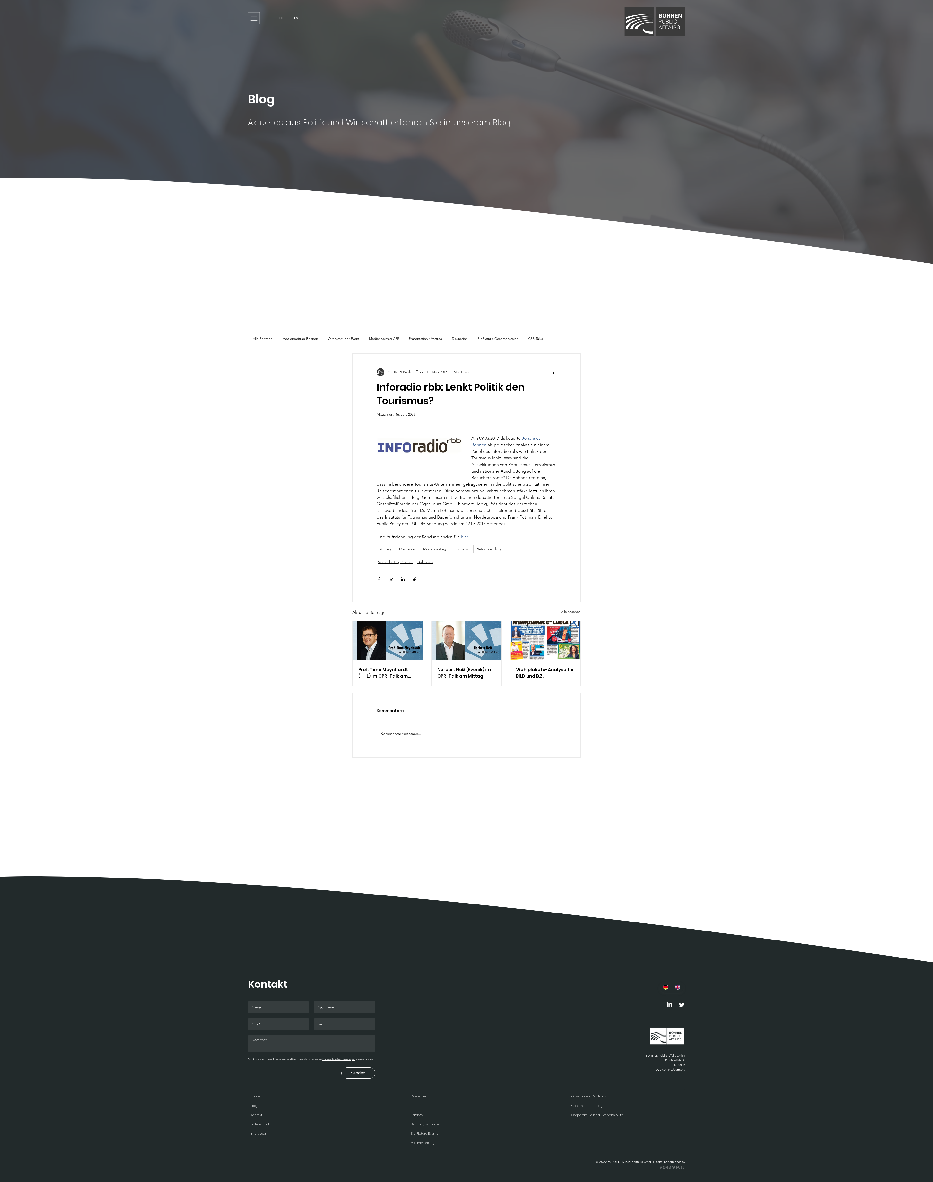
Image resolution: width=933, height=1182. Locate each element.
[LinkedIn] (669, 1004)
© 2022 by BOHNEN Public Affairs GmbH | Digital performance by (640, 1162)
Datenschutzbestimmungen (338, 1059)
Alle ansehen (571, 611)
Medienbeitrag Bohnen (300, 338)
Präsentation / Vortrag (425, 338)
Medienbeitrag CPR (384, 338)
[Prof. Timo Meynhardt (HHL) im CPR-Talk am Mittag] (388, 640)
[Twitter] (682, 1004)
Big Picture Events (424, 1133)
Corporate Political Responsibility (597, 1115)
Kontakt (256, 1115)
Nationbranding (488, 549)
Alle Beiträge (263, 338)
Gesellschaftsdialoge (587, 1105)
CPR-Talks (535, 338)
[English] (678, 987)
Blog (254, 1105)
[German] (666, 987)
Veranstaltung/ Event (343, 338)
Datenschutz (261, 1124)
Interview (461, 549)
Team (415, 1105)
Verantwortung (423, 1142)
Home (255, 1096)
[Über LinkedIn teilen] (402, 579)
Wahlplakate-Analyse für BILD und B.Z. (545, 672)
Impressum (259, 1133)
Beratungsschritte (425, 1124)
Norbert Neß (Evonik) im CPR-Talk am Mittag (464, 672)
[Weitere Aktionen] (553, 372)
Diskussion (460, 338)
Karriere (417, 1115)
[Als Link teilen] (414, 579)
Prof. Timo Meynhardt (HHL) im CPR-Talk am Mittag (383, 672)
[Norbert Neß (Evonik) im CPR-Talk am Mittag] (467, 640)
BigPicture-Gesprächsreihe (497, 338)
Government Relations (588, 1096)
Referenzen (419, 1096)
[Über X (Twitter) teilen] (391, 579)
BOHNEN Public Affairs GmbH (665, 1055)
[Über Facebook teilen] (379, 579)
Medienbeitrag (434, 549)
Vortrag (385, 549)
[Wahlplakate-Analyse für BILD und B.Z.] (545, 640)
